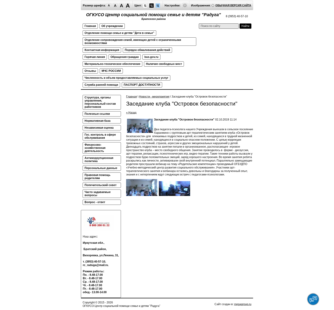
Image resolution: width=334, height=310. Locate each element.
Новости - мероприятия (154, 96)
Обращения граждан (124, 56)
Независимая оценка (99, 127)
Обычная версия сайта (233, 5)
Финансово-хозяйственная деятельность (95, 147)
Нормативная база (97, 120)
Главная (90, 26)
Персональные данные (101, 168)
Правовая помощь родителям (97, 177)
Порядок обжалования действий (147, 50)
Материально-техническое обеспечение (112, 63)
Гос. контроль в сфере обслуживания (100, 136)
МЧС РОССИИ (111, 70)
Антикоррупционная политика (99, 159)
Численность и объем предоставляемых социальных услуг (126, 77)
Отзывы (90, 70)
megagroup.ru (242, 304)
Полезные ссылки (97, 113)
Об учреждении (112, 26)
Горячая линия (95, 56)
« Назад (131, 112)
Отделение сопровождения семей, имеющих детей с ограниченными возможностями (133, 41)
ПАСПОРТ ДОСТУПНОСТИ (142, 84)
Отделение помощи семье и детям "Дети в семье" (119, 32)
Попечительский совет (101, 185)
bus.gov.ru (151, 56)
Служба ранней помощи (101, 84)
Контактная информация (102, 50)
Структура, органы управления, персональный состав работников (100, 102)
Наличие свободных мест (164, 63)
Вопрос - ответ (95, 202)
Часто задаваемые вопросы (98, 194)
